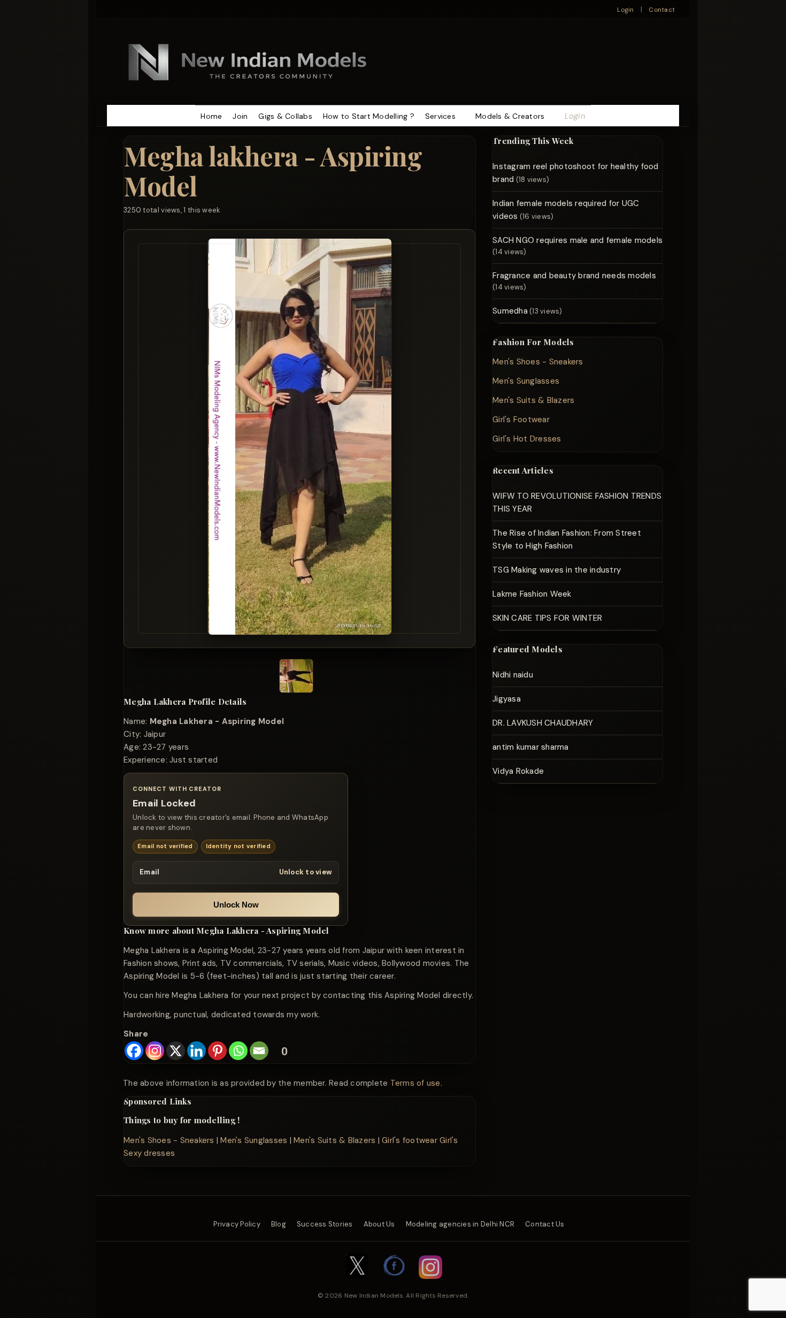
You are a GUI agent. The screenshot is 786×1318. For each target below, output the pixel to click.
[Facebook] (134, 1050)
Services (440, 116)
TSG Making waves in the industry (556, 570)
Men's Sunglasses (253, 1140)
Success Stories (325, 1224)
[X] (175, 1050)
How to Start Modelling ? (368, 116)
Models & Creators (509, 116)
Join (240, 116)
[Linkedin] (196, 1050)
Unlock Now (236, 904)
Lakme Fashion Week (532, 594)
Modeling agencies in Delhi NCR (460, 1224)
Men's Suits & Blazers (334, 1140)
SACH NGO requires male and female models (577, 240)
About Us (379, 1224)
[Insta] (430, 1284)
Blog (278, 1224)
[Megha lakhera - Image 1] (296, 678)
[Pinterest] (217, 1050)
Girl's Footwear (521, 419)
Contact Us (545, 1224)
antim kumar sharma (530, 747)
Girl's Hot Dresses (526, 438)
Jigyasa (506, 699)
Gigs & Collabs (285, 116)
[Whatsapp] (238, 1050)
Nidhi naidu (512, 674)
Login (625, 9)
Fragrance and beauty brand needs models (574, 275)
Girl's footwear (409, 1140)
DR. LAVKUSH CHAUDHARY (542, 723)
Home (211, 116)
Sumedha (510, 311)
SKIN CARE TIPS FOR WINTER (547, 618)
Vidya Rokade (518, 771)
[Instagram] (154, 1050)
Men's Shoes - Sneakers (169, 1140)
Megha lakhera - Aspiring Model (273, 170)
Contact (662, 9)
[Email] (259, 1050)
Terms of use (415, 1083)
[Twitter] (357, 1284)
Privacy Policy (236, 1224)
